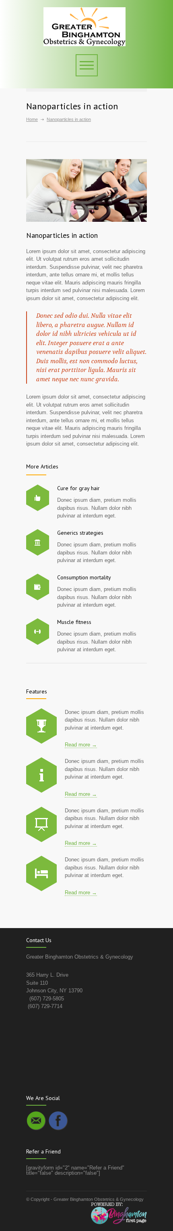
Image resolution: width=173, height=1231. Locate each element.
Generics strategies (80, 532)
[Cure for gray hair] (37, 498)
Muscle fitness (74, 622)
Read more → (81, 745)
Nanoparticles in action (62, 235)
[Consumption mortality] (37, 587)
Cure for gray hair (78, 488)
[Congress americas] (41, 824)
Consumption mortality (84, 577)
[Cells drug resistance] (41, 775)
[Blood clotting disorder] (41, 726)
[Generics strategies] (37, 542)
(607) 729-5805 (46, 999)
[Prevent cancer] (41, 873)
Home (32, 119)
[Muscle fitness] (37, 631)
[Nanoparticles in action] (86, 190)
